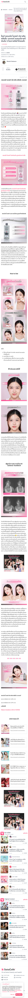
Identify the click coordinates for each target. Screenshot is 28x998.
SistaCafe (5, 9)
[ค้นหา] (25, 1)
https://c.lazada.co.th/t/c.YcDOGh (10, 710)
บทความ (10, 9)
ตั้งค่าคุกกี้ (12, 994)
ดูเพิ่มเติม (25, 833)
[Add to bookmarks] (3, 69)
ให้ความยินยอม (19, 994)
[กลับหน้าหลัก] (6, 1)
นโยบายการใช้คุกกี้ (13, 991)
